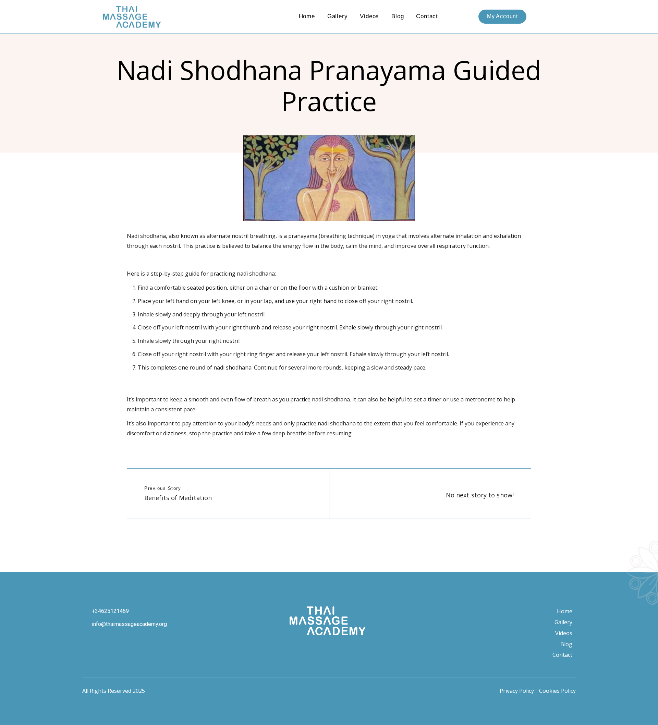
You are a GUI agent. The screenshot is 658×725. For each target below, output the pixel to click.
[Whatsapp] (346, 649)
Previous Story (162, 488)
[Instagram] (290, 649)
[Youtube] (327, 649)
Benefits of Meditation (178, 498)
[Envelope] (364, 649)
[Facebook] (309, 649)
